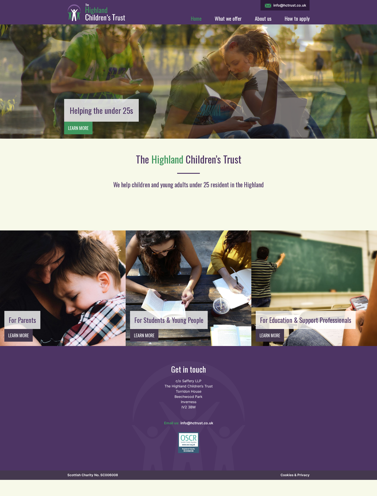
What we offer (228, 18)
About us (263, 18)
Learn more (78, 128)
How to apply (297, 18)
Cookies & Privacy (295, 475)
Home (196, 18)
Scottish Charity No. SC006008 (92, 475)
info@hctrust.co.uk (289, 5)
